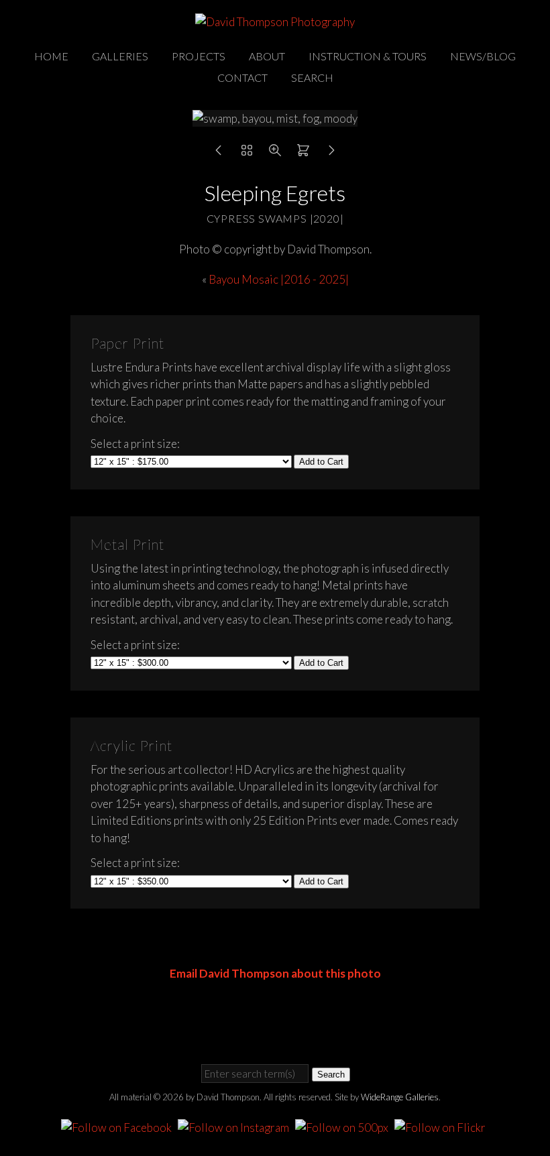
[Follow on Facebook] (118, 1125)
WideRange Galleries (400, 1097)
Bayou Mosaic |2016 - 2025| (279, 279)
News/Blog (483, 56)
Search (312, 77)
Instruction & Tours (368, 56)
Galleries (120, 56)
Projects (198, 56)
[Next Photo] (331, 153)
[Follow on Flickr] (442, 1125)
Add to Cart (321, 462)
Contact (242, 77)
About (267, 56)
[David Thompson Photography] (275, 22)
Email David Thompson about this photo (275, 973)
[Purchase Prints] (303, 153)
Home (51, 56)
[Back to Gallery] (246, 153)
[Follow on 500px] (343, 1125)
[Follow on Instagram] (235, 1125)
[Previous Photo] (218, 153)
